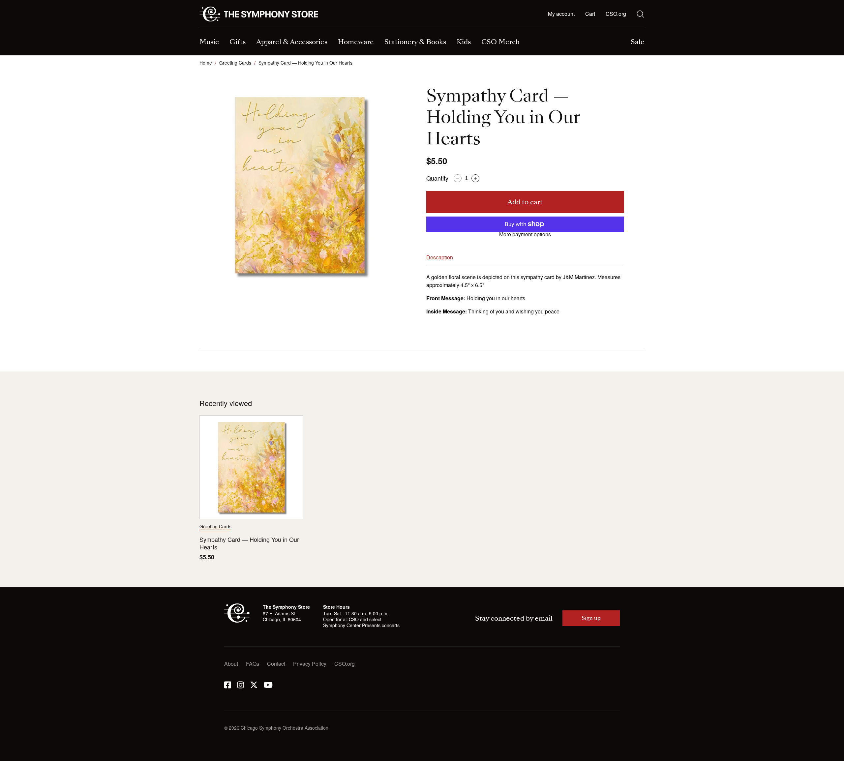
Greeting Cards (235, 62)
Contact (276, 663)
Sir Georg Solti (446, 29)
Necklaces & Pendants (341, 29)
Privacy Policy (309, 663)
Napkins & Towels (220, 29)
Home (205, 62)
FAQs (252, 663)
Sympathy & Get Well (453, 29)
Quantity (437, 178)
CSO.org (616, 13)
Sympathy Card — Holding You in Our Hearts (249, 543)
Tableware (211, 29)
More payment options (525, 234)
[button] (590, 14)
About (231, 663)
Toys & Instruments (221, 29)
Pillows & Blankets (336, 29)
